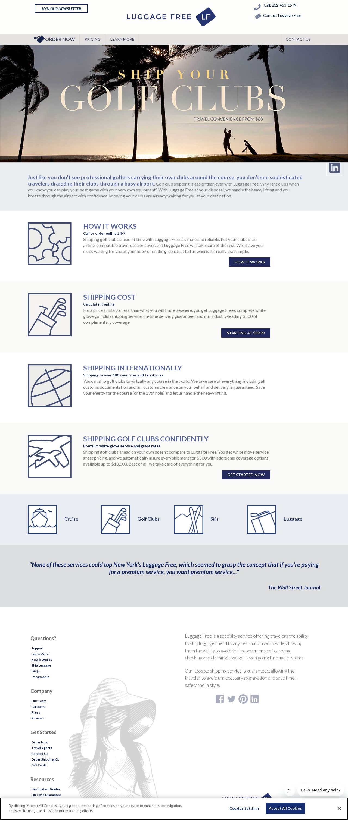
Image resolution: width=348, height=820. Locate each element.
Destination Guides (45, 789)
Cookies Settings (244, 808)
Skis (214, 519)
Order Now (60, 39)
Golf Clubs (149, 519)
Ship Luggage (41, 665)
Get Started (43, 732)
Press (35, 712)
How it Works (249, 262)
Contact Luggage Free (282, 15)
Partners (38, 707)
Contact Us (298, 39)
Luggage (293, 519)
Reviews (37, 718)
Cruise (71, 519)
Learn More (122, 39)
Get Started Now (246, 474)
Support (37, 648)
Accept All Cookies (285, 808)
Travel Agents (41, 748)
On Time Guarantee (46, 795)
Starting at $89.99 (246, 333)
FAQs (35, 671)
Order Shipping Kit (45, 759)
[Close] (339, 808)
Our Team (38, 701)
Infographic (40, 677)
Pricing (93, 39)
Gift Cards (38, 765)
